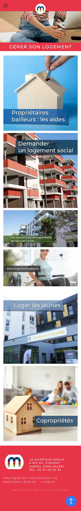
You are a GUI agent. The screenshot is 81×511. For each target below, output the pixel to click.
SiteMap (48, 481)
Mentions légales (19, 481)
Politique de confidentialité (30, 478)
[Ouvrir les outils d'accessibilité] (71, 501)
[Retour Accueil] (40, 9)
